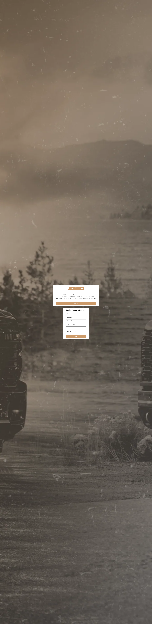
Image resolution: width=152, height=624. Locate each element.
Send (76, 336)
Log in (76, 303)
